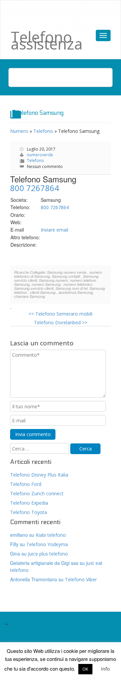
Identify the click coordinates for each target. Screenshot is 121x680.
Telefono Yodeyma (47, 544)
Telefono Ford (25, 484)
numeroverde (40, 155)
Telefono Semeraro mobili (60, 314)
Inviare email (54, 230)
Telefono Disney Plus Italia (39, 475)
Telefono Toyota (28, 512)
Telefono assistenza (47, 40)
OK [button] (85, 669)
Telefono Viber (81, 579)
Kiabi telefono (51, 535)
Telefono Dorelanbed (60, 322)
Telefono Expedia (29, 503)
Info (105, 668)
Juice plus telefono (48, 553)
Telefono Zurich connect (37, 493)
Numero (19, 131)
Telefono (43, 131)
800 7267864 (34, 187)
